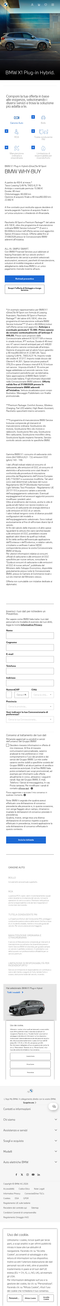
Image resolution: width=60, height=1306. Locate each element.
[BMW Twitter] (22, 1175)
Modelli (7, 1151)
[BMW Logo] (5, 4)
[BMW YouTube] (33, 1175)
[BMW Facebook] (16, 1175)
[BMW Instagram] (27, 1175)
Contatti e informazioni (17, 1109)
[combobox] (54, 1106)
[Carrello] (39, 5)
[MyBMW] (32, 5)
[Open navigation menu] (53, 5)
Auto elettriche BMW (15, 1162)
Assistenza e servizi (15, 1130)
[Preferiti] (46, 5)
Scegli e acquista (13, 1141)
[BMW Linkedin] (39, 1175)
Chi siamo (9, 1119)
